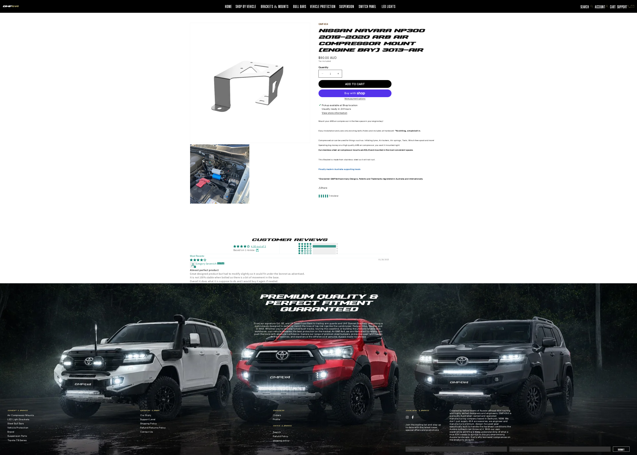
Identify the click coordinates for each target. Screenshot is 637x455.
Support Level (147, 419)
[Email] (633, 6)
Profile (276, 419)
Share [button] (324, 187)
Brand (10, 431)
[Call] (629, 6)
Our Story (145, 415)
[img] (198, 260)
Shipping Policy (148, 423)
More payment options (355, 98)
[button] (592, 6)
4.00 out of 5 (258, 246)
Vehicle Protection (17, 427)
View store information (334, 112)
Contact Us (146, 431)
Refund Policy (280, 436)
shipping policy (281, 440)
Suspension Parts (17, 435)
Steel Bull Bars (15, 423)
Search (277, 432)
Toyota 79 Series (17, 440)
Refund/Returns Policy (153, 427)
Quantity (323, 67)
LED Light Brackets (18, 419)
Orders (277, 415)
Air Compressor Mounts (20, 415)
